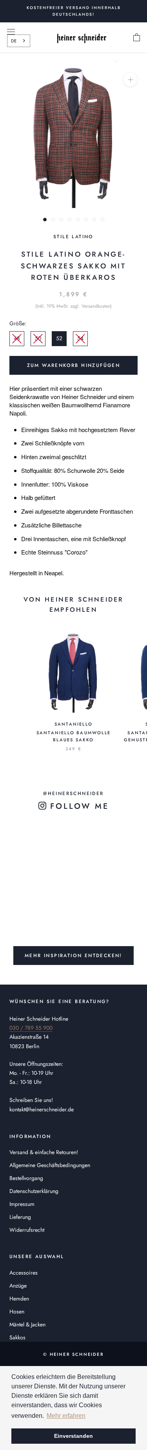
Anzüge (18, 1285)
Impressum (21, 1204)
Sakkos (17, 1337)
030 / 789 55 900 (31, 1028)
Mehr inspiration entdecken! (73, 955)
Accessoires (23, 1273)
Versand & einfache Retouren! (43, 1152)
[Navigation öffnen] (11, 31)
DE (13, 41)
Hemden (19, 1298)
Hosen (16, 1311)
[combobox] (18, 41)
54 (80, 338)
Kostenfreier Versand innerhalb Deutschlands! (74, 11)
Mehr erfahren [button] (66, 1415)
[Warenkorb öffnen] (136, 38)
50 (38, 338)
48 (17, 338)
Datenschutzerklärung (33, 1191)
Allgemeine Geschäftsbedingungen (49, 1165)
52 (59, 338)
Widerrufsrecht (26, 1230)
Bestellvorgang (26, 1178)
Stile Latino (73, 236)
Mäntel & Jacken (27, 1324)
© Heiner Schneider (73, 1354)
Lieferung (20, 1217)
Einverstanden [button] (73, 1436)
